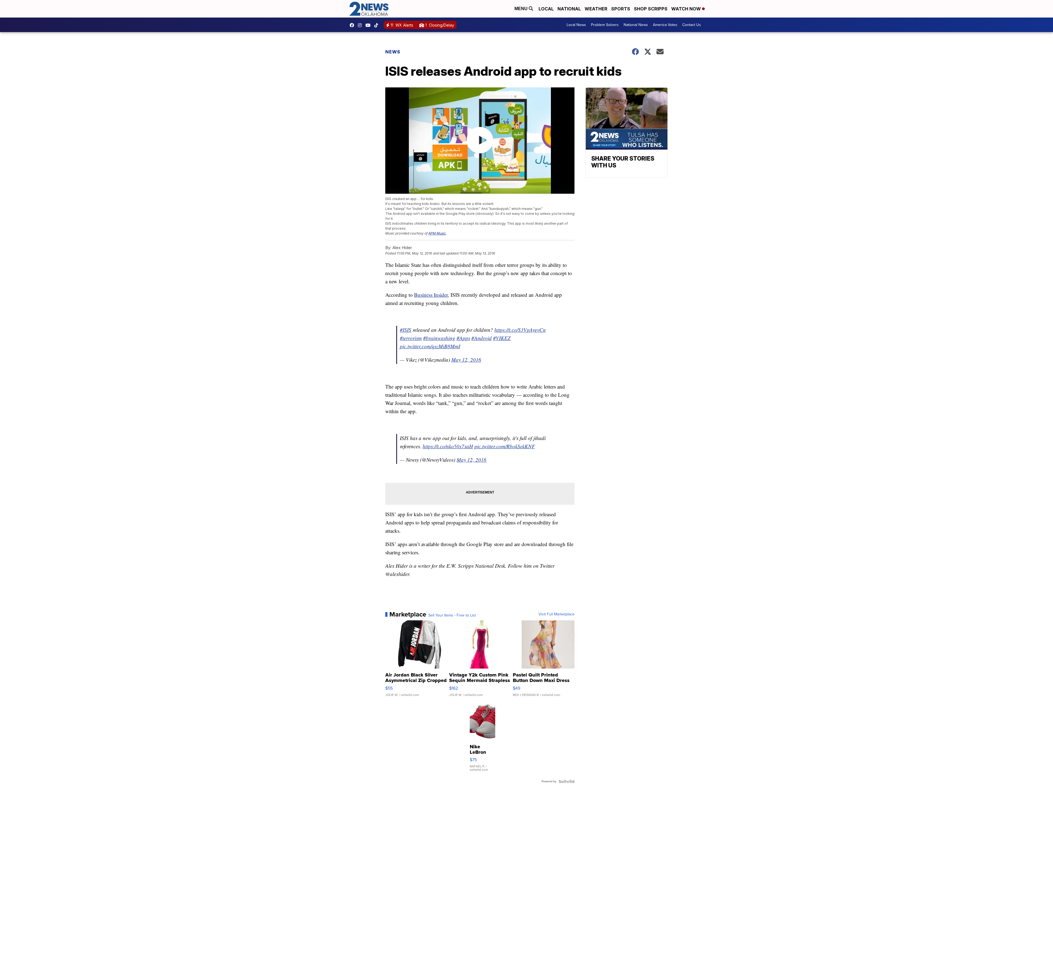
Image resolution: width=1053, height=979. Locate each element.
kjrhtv (353, 25)
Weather (596, 9)
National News (636, 25)
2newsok (361, 25)
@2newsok (377, 25)
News (392, 52)
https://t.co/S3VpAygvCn (520, 329)
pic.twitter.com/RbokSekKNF (504, 446)
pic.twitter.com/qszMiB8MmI (430, 346)
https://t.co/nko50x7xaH (448, 446)
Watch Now (686, 9)
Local (546, 9)
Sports (620, 9)
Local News (576, 25)
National (569, 9)
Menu (521, 8)
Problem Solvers (605, 25)
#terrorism (411, 338)
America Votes (665, 25)
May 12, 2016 (466, 359)
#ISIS (405, 329)
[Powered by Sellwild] (566, 781)
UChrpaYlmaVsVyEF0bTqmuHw (369, 25)
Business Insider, (431, 294)
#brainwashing (439, 338)
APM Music (437, 233)
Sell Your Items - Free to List (452, 615)
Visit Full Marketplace (556, 614)
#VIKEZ (502, 338)
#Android (481, 338)
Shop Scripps (650, 9)
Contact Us (691, 25)
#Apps (463, 338)
